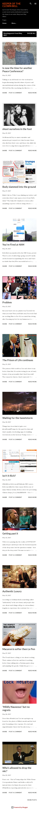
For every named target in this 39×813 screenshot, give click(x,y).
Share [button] (4, 93)
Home (4, 23)
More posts (32, 800)
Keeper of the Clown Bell (11, 4)
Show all (31, 33)
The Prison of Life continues (17, 360)
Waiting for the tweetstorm (17, 417)
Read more (32, 93)
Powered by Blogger (21, 807)
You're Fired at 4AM (13, 244)
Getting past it (10, 533)
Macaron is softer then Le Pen (18, 649)
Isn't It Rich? (9, 475)
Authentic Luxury (12, 591)
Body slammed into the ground (19, 186)
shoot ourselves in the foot (17, 129)
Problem (7, 302)
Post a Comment (15, 93)
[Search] (30, 3)
